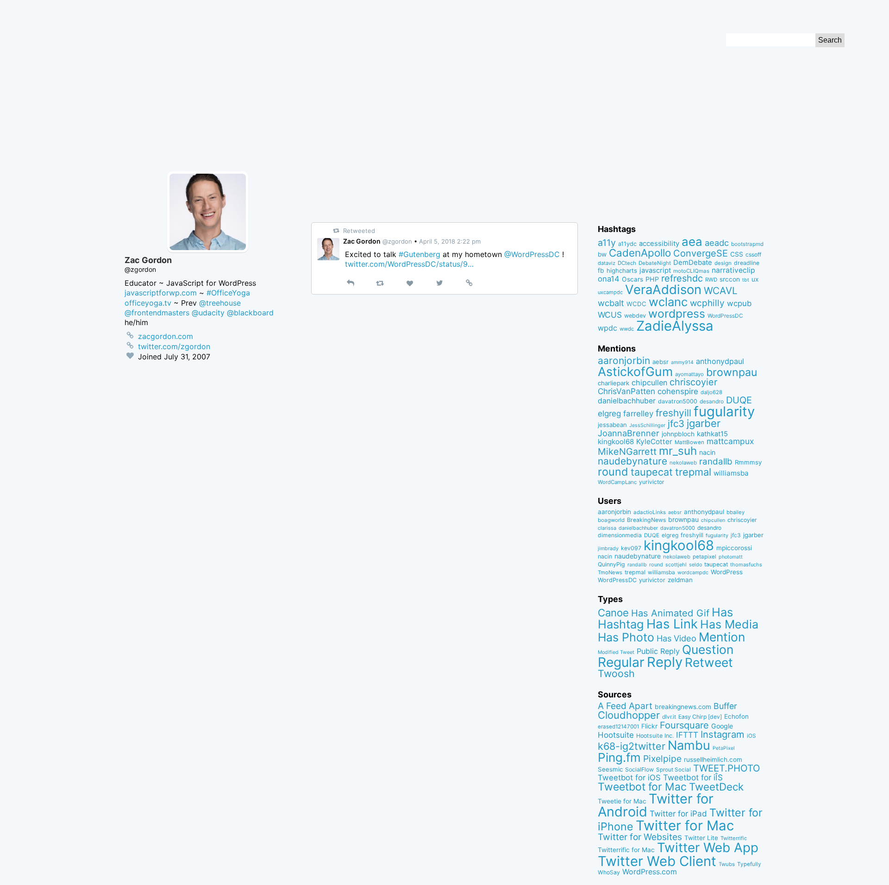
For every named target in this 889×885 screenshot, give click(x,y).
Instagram (723, 734)
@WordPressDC (532, 254)
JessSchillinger (647, 425)
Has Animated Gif (670, 613)
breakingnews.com (683, 706)
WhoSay (609, 872)
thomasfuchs (746, 564)
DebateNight (655, 263)
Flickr (649, 726)
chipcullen (649, 382)
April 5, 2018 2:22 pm (450, 241)
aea (692, 241)
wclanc (668, 302)
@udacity (208, 312)
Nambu (689, 745)
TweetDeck (716, 786)
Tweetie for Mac (622, 801)
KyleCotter (654, 441)
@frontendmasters (157, 312)
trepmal (693, 472)
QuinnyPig (611, 564)
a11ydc (627, 243)
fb (601, 270)
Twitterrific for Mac (626, 850)
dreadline (746, 262)
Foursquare (684, 725)
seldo (695, 565)
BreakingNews (646, 519)
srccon (730, 279)
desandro (712, 401)
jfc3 (676, 423)
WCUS (610, 315)
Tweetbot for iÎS (693, 777)
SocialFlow (639, 769)
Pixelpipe (662, 758)
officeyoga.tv (148, 303)
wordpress (676, 313)
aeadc (717, 243)
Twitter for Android (656, 805)
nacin (707, 452)
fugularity (724, 411)
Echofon (736, 716)
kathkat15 (712, 434)
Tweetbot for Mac (642, 786)
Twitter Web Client (657, 861)
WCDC (636, 304)
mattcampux (730, 441)
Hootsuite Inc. (655, 735)
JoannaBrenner (628, 433)
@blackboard (250, 312)
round (613, 471)
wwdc (627, 329)
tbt (745, 280)
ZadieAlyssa (675, 326)
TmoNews (610, 572)
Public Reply (658, 651)
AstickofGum (635, 371)
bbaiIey (735, 512)
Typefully (749, 864)
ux (754, 279)
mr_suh (678, 451)
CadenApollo (640, 252)
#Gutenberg (419, 254)
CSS (736, 254)
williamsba (731, 473)
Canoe (613, 613)
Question (707, 649)
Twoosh (616, 673)
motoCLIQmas (691, 271)
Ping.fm (619, 757)
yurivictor (651, 481)
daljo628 (711, 392)
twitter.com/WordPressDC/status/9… (409, 264)
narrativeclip (733, 270)
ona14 (609, 278)
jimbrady (608, 549)
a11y (607, 242)
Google (722, 726)
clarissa (607, 528)
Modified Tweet (616, 652)
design (723, 263)
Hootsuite (616, 735)
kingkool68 (616, 441)
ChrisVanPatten (626, 391)
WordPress (727, 572)
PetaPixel (724, 748)
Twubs (727, 864)
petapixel (704, 556)
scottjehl (676, 564)
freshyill (673, 413)
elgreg (609, 413)
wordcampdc (692, 573)
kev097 (631, 548)
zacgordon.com (165, 336)
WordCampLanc (617, 482)
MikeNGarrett (627, 451)
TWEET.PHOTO (726, 768)
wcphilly (707, 303)
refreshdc (682, 278)
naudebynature (632, 461)
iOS (751, 736)
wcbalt (611, 303)
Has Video (676, 638)
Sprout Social (673, 769)
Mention (722, 636)
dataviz (606, 263)
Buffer (725, 706)
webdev (635, 315)
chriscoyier (693, 382)
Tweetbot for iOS (629, 777)
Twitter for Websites (640, 836)
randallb (715, 461)
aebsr (660, 361)
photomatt (731, 557)
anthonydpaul (720, 361)
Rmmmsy (748, 462)
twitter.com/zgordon (174, 346)
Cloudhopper (629, 715)
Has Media (729, 624)
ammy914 (682, 362)
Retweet (709, 662)
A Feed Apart (625, 705)
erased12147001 (618, 726)
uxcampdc (610, 292)
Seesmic (610, 769)
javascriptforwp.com (161, 292)
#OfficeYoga (228, 292)
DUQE (739, 400)
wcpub (739, 303)
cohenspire (677, 391)
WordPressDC (725, 315)
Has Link (672, 624)
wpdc (607, 328)
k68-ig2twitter (631, 746)
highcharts (622, 270)
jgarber (703, 423)
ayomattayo (689, 374)
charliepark (613, 383)
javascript (655, 270)
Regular (621, 662)
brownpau (731, 372)
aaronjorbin (624, 360)
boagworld (611, 520)
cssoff (753, 254)
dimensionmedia (620, 535)
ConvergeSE (700, 253)
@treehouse (220, 303)
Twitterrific (733, 838)
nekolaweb (683, 462)
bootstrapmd (747, 244)
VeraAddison (663, 289)
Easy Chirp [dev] (700, 716)
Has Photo (626, 637)
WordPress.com (649, 871)
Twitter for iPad (678, 813)
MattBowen (689, 442)
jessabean (612, 424)
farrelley (638, 413)
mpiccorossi (734, 548)
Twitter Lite (701, 837)
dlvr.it (669, 716)
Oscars (632, 279)
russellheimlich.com (713, 759)
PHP (652, 279)
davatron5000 (677, 401)
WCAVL (721, 290)
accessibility (659, 243)
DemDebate (692, 262)
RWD (711, 279)
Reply (664, 662)
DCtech (627, 263)
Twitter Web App (707, 847)
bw (602, 254)
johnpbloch (678, 434)
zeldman (680, 580)
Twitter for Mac (685, 825)
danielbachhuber (627, 400)
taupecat (652, 472)
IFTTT (687, 735)
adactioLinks (649, 512)
